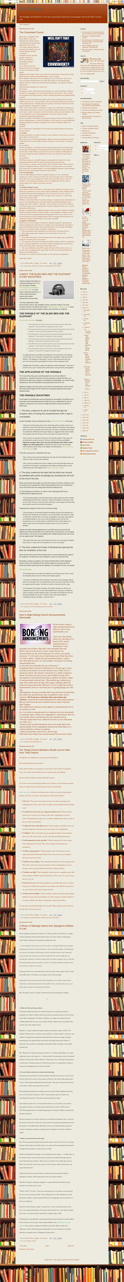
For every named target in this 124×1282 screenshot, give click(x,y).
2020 (84, 297)
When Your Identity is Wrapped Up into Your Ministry (93, 50)
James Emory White (48, 266)
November (87, 314)
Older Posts (71, 1246)
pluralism (44, 606)
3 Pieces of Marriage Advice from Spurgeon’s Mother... (87, 384)
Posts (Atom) (30, 1249)
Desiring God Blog (87, 442)
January (86, 410)
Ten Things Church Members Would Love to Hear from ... (87, 371)
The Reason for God (55, 468)
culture (41, 266)
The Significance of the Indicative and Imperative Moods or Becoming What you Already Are (92, 41)
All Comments (87, 93)
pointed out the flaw (58, 421)
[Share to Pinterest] (61, 263)
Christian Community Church (90, 128)
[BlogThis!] (56, 263)
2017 (84, 305)
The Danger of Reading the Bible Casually (91, 37)
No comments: (44, 263)
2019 (84, 300)
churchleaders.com (60, 632)
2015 (84, 415)
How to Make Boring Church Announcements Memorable (87, 358)
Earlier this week (24, 792)
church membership (35, 917)
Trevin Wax (50, 606)
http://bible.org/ (86, 135)
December (87, 310)
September (87, 323)
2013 (84, 420)
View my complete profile (87, 74)
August (86, 327)
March (86, 403)
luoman (65, 1260)
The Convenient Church (31, 32)
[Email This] (54, 263)
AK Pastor (30, 8)
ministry (48, 917)
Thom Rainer (53, 757)
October (86, 319)
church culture (27, 266)
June (85, 395)
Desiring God (86, 131)
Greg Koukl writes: (25, 569)
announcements (28, 741)
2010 (84, 428)
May (85, 397)
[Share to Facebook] (59, 263)
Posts (84, 89)
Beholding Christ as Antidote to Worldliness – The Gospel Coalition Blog (86, 269)
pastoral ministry (55, 917)
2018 (84, 302)
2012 (84, 423)
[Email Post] (50, 263)
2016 (84, 308)
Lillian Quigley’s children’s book (58, 307)
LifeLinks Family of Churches (90, 137)
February (86, 405)
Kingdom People (87, 448)
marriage (29, 1241)
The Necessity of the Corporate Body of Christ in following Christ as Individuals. (93, 33)
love (25, 1241)
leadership (43, 917)
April (85, 400)
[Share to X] (57, 263)
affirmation (27, 917)
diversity (33, 606)
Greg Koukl (38, 606)
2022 (84, 292)
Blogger (77, 1260)
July (85, 392)
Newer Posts (23, 1246)
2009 (84, 431)
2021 (84, 294)
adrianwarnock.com (88, 439)
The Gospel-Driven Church (90, 451)
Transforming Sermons (89, 454)
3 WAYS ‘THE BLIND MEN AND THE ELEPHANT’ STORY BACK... (87, 342)
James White (57, 266)
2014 (84, 417)
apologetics (27, 606)
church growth (35, 266)
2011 (84, 425)
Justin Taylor (86, 445)
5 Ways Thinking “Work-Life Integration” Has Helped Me (90, 46)
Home (47, 1246)
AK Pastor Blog (96, 59)
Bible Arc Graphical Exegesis (90, 126)
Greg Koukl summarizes (27, 320)
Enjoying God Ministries (89, 133)
